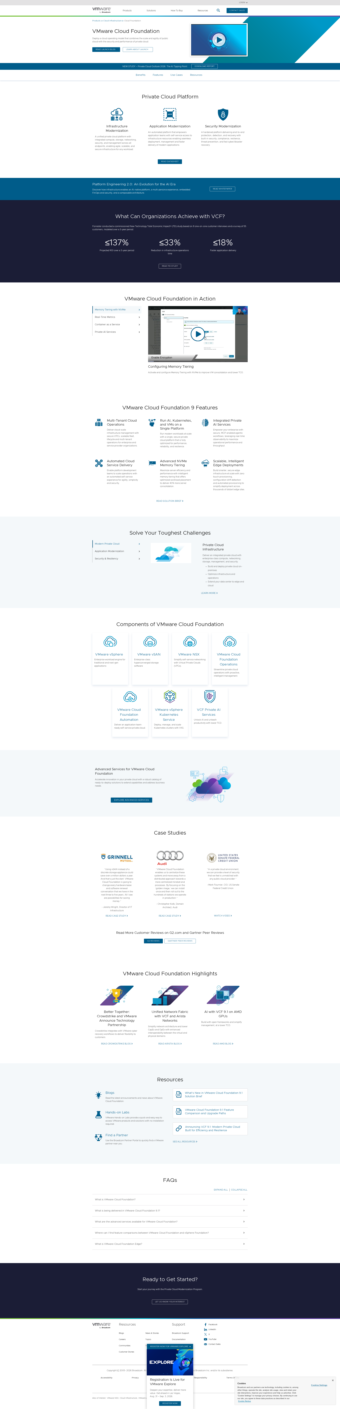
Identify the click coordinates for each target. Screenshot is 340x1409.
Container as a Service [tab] (107, 324)
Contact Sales (215, 1344)
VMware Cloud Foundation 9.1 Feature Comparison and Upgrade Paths (209, 1112)
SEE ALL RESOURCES (184, 1142)
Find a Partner (116, 1135)
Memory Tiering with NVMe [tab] (110, 310)
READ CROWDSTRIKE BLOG (116, 1044)
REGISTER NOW (170, 1403)
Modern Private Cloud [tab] (107, 544)
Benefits (140, 75)
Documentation (179, 1339)
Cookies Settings (319, 1385)
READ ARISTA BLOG (169, 1044)
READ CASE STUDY (116, 916)
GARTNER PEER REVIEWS (180, 941)
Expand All (221, 1190)
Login (242, 2)
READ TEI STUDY (170, 266)
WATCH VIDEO (222, 916)
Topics (148, 1339)
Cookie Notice (244, 1401)
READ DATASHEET (170, 162)
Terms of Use (232, 1378)
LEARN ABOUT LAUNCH (137, 49)
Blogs (109, 1092)
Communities (124, 1346)
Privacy (135, 1378)
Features (158, 75)
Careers (122, 1339)
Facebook (213, 1325)
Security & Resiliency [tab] (106, 559)
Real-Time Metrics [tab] (105, 317)
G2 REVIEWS (153, 941)
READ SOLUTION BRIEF (168, 501)
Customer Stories (126, 1352)
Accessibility (106, 1378)
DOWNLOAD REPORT (204, 66)
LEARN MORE (208, 593)
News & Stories (152, 1333)
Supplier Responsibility (196, 1378)
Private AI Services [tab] (105, 332)
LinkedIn (212, 1329)
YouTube (212, 1339)
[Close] (333, 1380)
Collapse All (239, 1190)
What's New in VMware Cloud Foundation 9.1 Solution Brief (214, 1095)
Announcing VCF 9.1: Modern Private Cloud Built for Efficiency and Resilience (212, 1129)
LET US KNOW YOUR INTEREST (170, 1302)
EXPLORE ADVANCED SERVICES (131, 800)
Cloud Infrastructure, (129, 1398)
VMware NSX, (113, 1398)
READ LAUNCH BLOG (105, 49)
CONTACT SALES (237, 10)
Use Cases (176, 75)
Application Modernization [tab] (109, 551)
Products (127, 11)
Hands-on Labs (117, 1112)
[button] (170, 1199)
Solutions (151, 11)
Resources (203, 11)
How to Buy (177, 11)
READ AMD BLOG (222, 1044)
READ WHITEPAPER (222, 189)
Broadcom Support (180, 1333)
